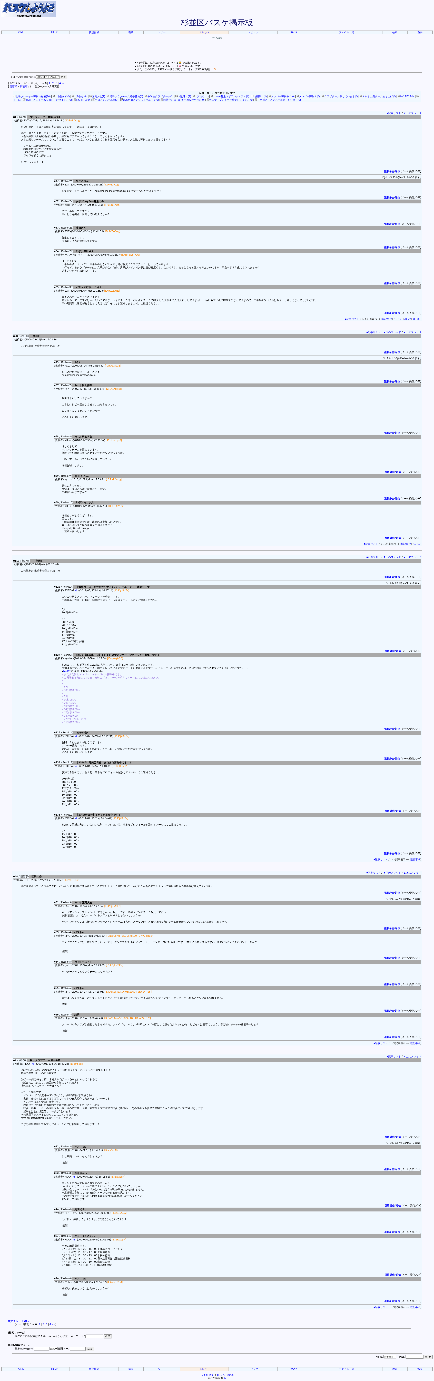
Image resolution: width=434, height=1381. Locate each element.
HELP (54, 32)
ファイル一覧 (346, 32)
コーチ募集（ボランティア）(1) (231, 96)
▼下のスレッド (412, 113)
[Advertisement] (217, 53)
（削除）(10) (62, 96)
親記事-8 (415, 859)
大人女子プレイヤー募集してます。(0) (231, 100)
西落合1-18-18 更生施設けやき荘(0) (183, 100)
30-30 (416, 319)
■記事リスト (394, 113)
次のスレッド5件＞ (19, 1321)
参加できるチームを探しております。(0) (49, 100)
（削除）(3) (184, 96)
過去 (419, 32)
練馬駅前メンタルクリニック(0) (141, 100)
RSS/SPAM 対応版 (225, 1375)
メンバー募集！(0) (309, 96)
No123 (67, 671)
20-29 (407, 319)
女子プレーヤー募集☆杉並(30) (33, 96)
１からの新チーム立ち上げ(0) (379, 96)
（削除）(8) (80, 96)
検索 (394, 32)
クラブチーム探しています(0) (341, 96)
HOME (20, 32)
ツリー (162, 32)
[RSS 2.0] (215, 69)
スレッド (204, 32)
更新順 (13, 86)
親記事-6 (415, 1307)
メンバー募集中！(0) (282, 96)
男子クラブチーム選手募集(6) (126, 96)
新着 (130, 32)
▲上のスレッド (412, 332)
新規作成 (94, 32)
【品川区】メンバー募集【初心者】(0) (279, 100)
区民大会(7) (98, 96)
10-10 (416, 544)
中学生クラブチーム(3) (160, 96)
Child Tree (207, 1375)
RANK (293, 32)
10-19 (397, 319)
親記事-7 (415, 1043)
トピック (253, 32)
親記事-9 (387, 319)
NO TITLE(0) (407, 96)
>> (63, 83)
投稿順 (23, 86)
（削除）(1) (202, 96)
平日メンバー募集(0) (106, 100)
